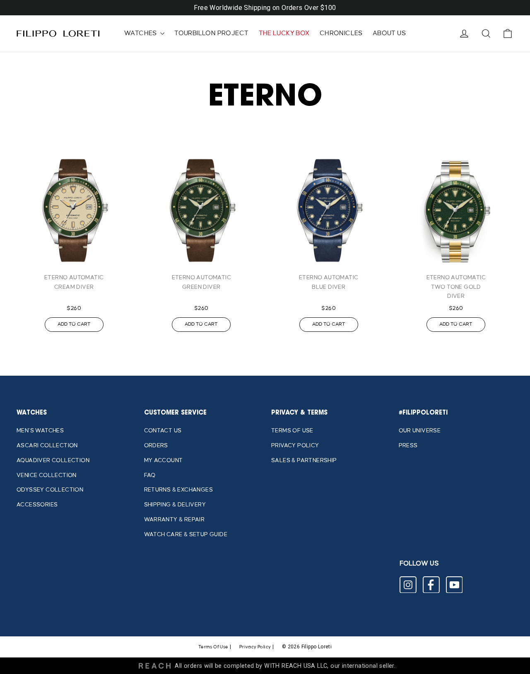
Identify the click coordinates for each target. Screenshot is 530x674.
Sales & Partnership (304, 460)
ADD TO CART (74, 324)
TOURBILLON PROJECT (211, 33)
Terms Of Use (213, 647)
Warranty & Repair (174, 519)
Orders (156, 445)
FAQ (150, 475)
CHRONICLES (341, 33)
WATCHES (141, 33)
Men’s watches (40, 430)
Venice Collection (47, 475)
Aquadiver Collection (53, 460)
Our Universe (420, 430)
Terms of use (292, 430)
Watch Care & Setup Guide (186, 534)
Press (408, 445)
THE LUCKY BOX (284, 33)
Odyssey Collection (50, 490)
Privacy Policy (295, 445)
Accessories (37, 504)
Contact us (163, 430)
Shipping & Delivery (175, 504)
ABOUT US (389, 33)
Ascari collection (47, 445)
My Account (163, 460)
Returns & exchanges (178, 490)
